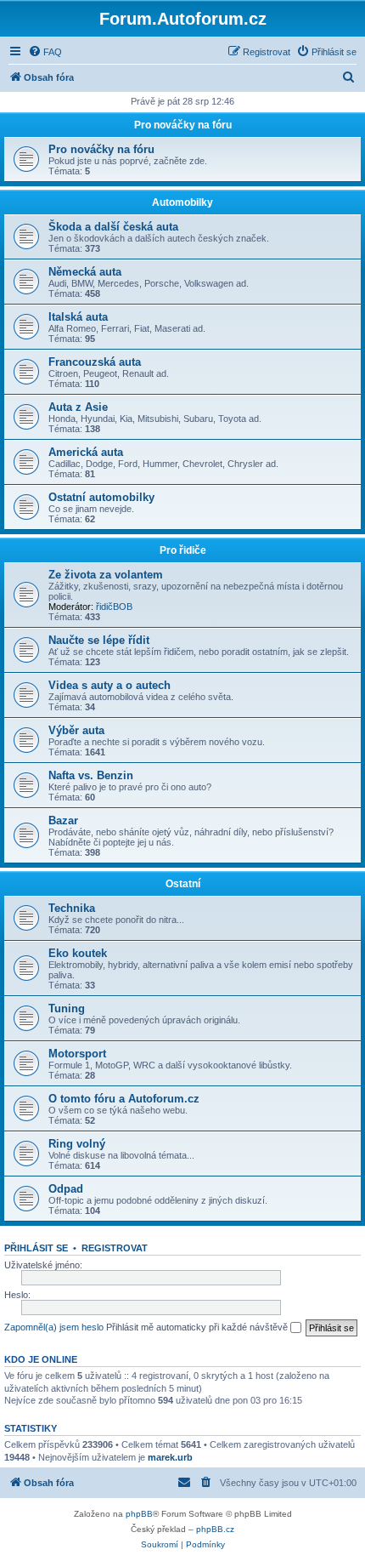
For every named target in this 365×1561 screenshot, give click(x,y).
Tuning (66, 1008)
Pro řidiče (183, 550)
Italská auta (78, 316)
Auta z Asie (78, 407)
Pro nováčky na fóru (183, 125)
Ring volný (76, 1143)
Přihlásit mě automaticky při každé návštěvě (198, 1327)
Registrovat (114, 1248)
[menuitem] (45, 52)
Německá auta (84, 271)
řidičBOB (114, 606)
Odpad (65, 1188)
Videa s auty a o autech (109, 685)
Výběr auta (76, 730)
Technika (71, 908)
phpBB (139, 1513)
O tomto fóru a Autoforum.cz (123, 1098)
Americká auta (85, 452)
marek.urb (170, 1457)
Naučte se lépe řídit (98, 640)
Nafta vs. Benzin (90, 775)
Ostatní (183, 884)
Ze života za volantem (105, 574)
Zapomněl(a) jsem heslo (54, 1327)
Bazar (63, 820)
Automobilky (182, 202)
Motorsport (77, 1053)
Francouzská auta (94, 362)
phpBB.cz (215, 1529)
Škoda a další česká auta (113, 226)
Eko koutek (77, 953)
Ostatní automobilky (101, 497)
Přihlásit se (36, 1248)
